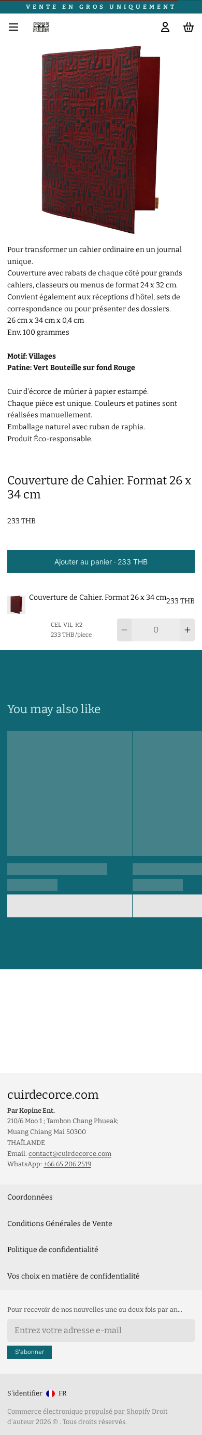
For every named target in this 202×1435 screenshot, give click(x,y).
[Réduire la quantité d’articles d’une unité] (124, 629)
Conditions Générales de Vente (59, 1223)
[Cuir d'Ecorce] (41, 27)
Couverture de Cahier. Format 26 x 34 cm (97, 597)
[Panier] (187, 27)
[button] (101, 561)
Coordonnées (30, 1197)
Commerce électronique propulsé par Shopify (78, 1411)
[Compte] (163, 27)
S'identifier (24, 1393)
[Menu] (17, 27)
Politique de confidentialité (52, 1249)
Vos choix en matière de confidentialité (73, 1276)
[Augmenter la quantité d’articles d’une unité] (187, 629)
